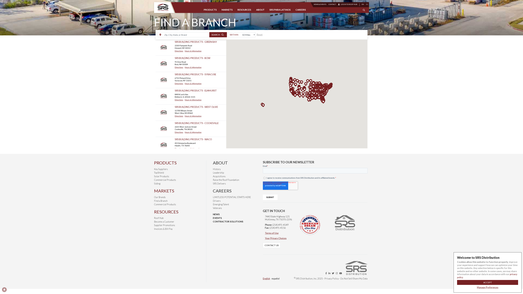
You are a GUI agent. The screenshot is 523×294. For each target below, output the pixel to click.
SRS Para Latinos (280, 9)
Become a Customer (164, 221)
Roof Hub (159, 218)
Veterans (217, 208)
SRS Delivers (219, 183)
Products (210, 9)
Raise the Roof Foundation (226, 179)
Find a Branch (161, 200)
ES (367, 4)
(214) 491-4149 (280, 224)
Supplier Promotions (164, 225)
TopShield (159, 172)
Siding (157, 183)
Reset (260, 34)
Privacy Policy (331, 278)
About (260, 9)
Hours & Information (193, 51)
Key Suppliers (161, 169)
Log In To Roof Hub (349, 4)
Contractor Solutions (228, 221)
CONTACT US (272, 245)
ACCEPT (487, 282)
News (216, 214)
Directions (179, 51)
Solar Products (161, 176)
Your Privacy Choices (276, 238)
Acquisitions (219, 176)
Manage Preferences (487, 287)
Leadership (218, 172)
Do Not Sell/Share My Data (353, 278)
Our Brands (160, 197)
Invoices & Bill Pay (163, 228)
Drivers (217, 200)
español (275, 278)
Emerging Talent (221, 204)
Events (217, 218)
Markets (227, 9)
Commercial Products (165, 179)
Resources (244, 9)
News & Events (320, 4)
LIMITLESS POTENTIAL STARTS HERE (232, 197)
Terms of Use (272, 233)
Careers (301, 9)
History (217, 169)
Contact (332, 4)
